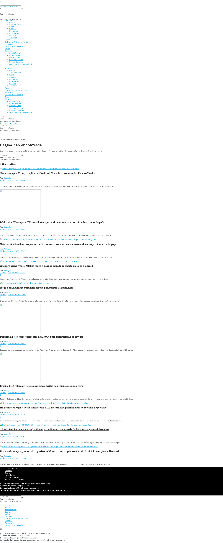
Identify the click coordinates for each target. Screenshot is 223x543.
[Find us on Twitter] (1, 3)
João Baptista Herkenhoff (20, 64)
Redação (7, 178)
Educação (9, 44)
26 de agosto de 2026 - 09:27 (13, 251)
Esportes (8, 40)
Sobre (7, 473)
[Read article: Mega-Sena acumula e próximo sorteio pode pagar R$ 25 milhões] (111, 283)
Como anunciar (11, 468)
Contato (8, 471)
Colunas (8, 51)
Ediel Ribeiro (14, 53)
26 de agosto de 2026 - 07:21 (13, 295)
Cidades (12, 29)
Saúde (7, 49)
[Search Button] (22, 8)
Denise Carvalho (16, 62)
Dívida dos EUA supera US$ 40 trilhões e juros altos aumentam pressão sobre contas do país (52, 222)
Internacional (15, 33)
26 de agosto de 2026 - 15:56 (12, 180)
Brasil (11, 26)
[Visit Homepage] (8, 6)
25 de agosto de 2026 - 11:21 (12, 414)
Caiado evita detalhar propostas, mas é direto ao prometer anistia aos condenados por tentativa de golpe (58, 244)
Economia (13, 31)
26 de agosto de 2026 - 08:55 (13, 273)
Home (2, 139)
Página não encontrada (16, 139)
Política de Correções (14, 479)
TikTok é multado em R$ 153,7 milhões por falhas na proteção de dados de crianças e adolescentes (54, 429)
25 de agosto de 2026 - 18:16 (12, 393)
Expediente (10, 475)
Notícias (8, 20)
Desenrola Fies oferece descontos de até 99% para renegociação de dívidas (41, 336)
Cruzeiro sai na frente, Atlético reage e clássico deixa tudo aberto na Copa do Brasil (46, 266)
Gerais (12, 22)
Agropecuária (15, 24)
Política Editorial (12, 477)
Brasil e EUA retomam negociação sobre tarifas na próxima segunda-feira (41, 386)
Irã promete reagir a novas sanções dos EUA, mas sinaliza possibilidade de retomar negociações (54, 407)
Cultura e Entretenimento (16, 42)
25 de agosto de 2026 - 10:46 (13, 436)
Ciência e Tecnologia (14, 46)
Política (12, 35)
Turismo (13, 37)
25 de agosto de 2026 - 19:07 (13, 344)
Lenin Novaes (15, 55)
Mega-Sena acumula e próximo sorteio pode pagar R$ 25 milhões (36, 287)
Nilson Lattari (15, 57)
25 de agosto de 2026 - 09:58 (13, 458)
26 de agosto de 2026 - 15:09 (12, 229)
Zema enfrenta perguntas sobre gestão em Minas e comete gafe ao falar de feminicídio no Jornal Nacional (59, 451)
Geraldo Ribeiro (16, 60)
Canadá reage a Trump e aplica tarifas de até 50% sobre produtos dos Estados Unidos (47, 173)
